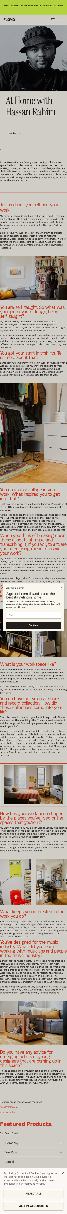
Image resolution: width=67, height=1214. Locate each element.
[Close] (63, 1173)
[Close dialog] (61, 587)
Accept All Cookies (33, 1205)
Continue (33, 625)
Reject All (33, 1193)
